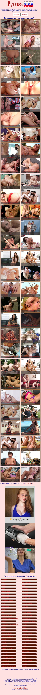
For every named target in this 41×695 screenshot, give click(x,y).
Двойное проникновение (9, 618)
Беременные (6, 591)
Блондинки (5, 597)
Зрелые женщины (7, 636)
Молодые (25, 588)
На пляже (25, 591)
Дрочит (4, 627)
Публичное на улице (28, 621)
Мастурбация (26, 582)
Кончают (4, 645)
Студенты (25, 648)
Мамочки (25, 579)
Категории (16, 14)
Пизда (24, 600)
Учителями (25, 651)
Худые (24, 654)
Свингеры (25, 636)
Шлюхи (24, 663)
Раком (24, 627)
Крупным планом (7, 657)
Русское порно (27, 633)
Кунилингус (5, 660)
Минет (24, 585)
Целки (24, 657)
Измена (4, 639)
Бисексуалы (5, 594)
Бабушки (4, 585)
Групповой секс (7, 615)
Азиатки (4, 579)
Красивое (5, 651)
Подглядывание (27, 603)
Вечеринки (5, 606)
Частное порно (27, 660)
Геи (3, 612)
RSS (26, 688)
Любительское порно (9, 666)
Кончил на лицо (7, 648)
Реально (25, 630)
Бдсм (3, 588)
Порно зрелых (26, 612)
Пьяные (24, 624)
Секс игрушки (26, 639)
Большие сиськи (7, 600)
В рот (3, 603)
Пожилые (25, 606)
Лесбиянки (5, 663)
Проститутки (26, 618)
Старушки (25, 645)
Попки (24, 609)
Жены (3, 630)
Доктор (4, 621)
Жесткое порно (7, 633)
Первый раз (26, 597)
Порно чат (24, 14)
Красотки (5, 654)
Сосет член (25, 642)
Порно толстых (27, 615)
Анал (3, 582)
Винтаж (4, 609)
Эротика (24, 666)
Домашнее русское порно (9, 624)
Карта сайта (18, 688)
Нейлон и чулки (27, 594)
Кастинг (4, 642)
